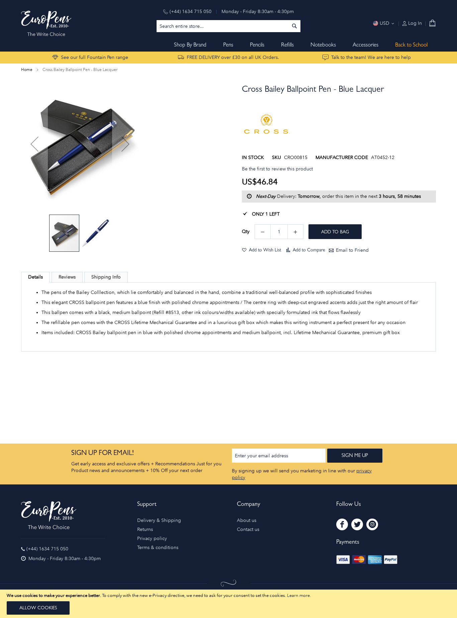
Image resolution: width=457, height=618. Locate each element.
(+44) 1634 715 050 (190, 11)
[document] (228, 604)
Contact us (248, 529)
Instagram (372, 524)
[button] (34, 144)
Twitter (357, 524)
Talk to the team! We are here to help (371, 57)
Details (35, 277)
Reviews (67, 277)
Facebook (342, 524)
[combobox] (228, 26)
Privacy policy (152, 538)
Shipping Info (106, 277)
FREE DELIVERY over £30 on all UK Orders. (233, 57)
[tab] (35, 277)
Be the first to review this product (277, 169)
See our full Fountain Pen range (94, 57)
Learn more (298, 595)
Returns (145, 529)
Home (26, 69)
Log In (414, 23)
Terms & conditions (157, 547)
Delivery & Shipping (159, 520)
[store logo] (46, 23)
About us (246, 520)
